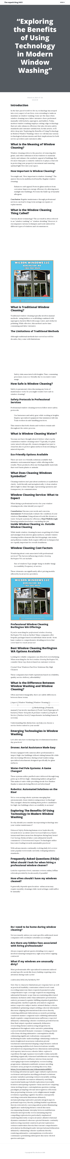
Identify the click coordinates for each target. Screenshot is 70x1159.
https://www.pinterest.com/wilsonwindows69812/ (31, 1069)
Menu (62, 2)
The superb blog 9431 (13, 2)
